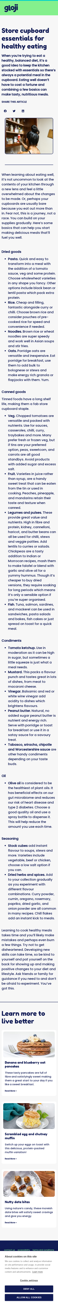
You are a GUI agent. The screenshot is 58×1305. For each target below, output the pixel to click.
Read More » (11, 1090)
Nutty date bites (17, 1202)
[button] (5, 111)
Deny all (29, 1289)
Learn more (37, 1272)
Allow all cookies (29, 1297)
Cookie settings (29, 1280)
